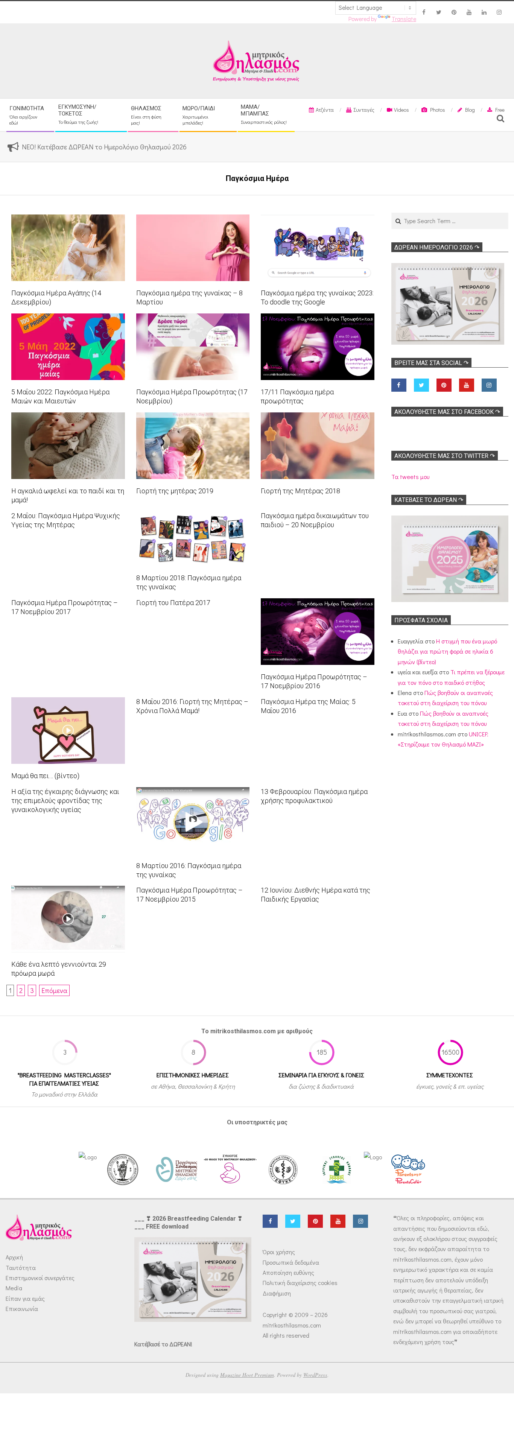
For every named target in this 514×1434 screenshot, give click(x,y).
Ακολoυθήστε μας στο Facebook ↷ (447, 411)
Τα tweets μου (410, 477)
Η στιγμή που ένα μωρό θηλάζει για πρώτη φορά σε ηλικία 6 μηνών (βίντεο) (447, 651)
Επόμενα (54, 990)
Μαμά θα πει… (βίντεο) (45, 776)
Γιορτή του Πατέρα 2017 (173, 603)
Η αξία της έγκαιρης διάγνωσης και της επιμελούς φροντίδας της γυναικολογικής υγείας (65, 801)
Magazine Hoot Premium (247, 1374)
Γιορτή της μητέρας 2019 (174, 491)
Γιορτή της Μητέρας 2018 (300, 491)
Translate (404, 19)
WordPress (315, 1374)
